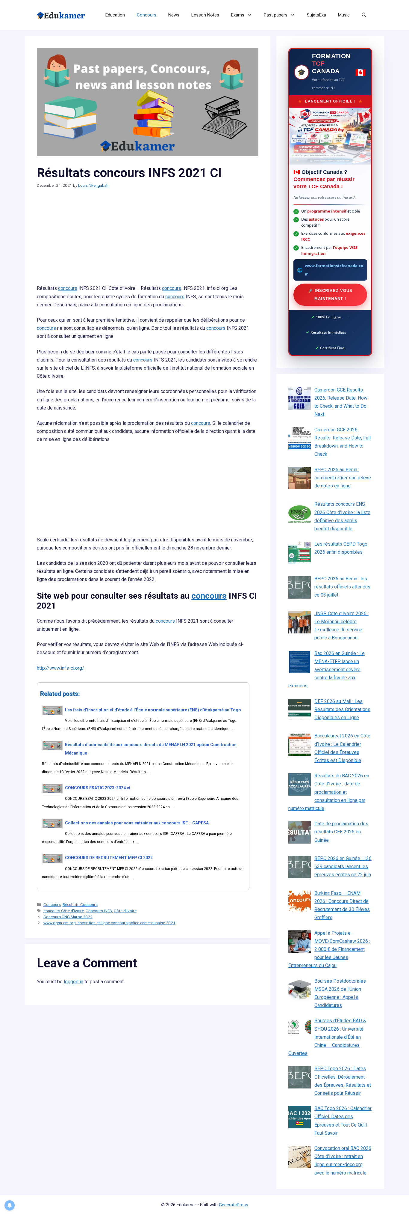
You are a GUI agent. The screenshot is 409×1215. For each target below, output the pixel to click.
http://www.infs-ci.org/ (60, 668)
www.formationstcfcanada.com (334, 269)
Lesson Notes (205, 15)
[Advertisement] (147, 240)
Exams (237, 15)
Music (344, 15)
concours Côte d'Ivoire (63, 910)
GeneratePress (233, 1205)
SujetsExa (316, 15)
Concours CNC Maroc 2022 (68, 916)
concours (67, 288)
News (173, 15)
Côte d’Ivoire (125, 910)
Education (115, 15)
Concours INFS (99, 910)
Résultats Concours (80, 904)
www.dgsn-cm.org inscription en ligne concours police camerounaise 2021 (109, 922)
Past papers (275, 15)
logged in (73, 981)
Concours (146, 15)
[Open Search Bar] (364, 15)
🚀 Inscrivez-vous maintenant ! (330, 294)
